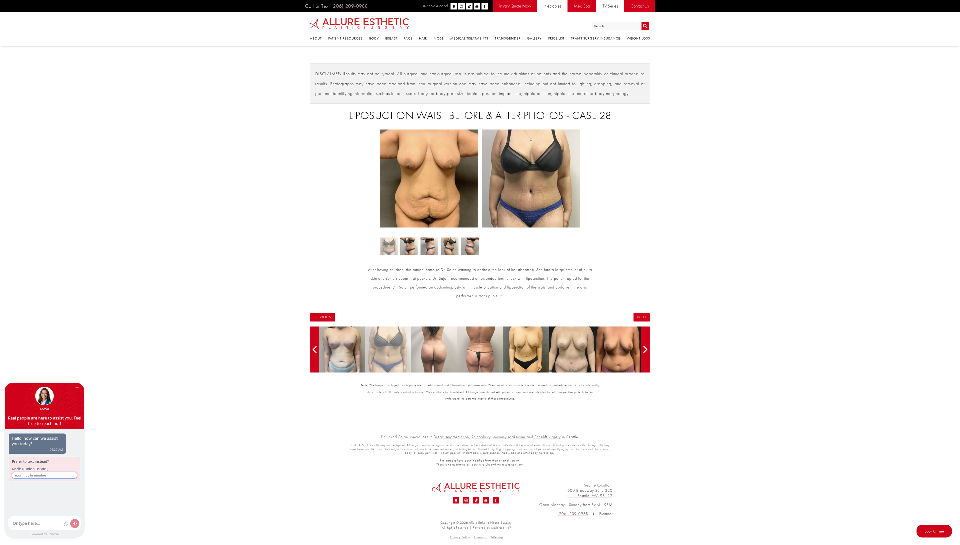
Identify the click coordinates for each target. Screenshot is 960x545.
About (316, 38)
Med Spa (582, 6)
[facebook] (485, 6)
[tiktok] (469, 6)
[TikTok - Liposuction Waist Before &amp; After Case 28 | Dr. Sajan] (476, 500)
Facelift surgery (547, 437)
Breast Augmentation (451, 437)
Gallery (534, 38)
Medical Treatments (469, 38)
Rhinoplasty (481, 437)
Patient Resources (345, 38)
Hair (423, 38)
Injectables (552, 6)
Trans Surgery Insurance (595, 38)
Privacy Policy (460, 537)
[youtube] (477, 6)
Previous (322, 317)
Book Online (934, 531)
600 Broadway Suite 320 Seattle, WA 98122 (590, 493)
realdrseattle (501, 528)
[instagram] (461, 6)
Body (374, 38)
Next (641, 317)
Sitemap (497, 537)
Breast (391, 38)
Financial (480, 537)
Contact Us (639, 6)
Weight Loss (638, 38)
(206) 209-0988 (349, 6)
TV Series (610, 6)
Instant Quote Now (515, 6)
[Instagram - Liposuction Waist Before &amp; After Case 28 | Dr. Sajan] (466, 500)
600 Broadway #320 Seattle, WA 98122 (367, 493)
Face (408, 38)
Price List (556, 38)
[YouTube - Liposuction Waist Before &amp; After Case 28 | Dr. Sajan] (486, 500)
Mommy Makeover (509, 437)
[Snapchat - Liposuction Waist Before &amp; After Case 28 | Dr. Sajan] (456, 500)
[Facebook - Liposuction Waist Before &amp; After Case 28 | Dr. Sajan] (496, 500)
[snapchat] (453, 6)
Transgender (507, 38)
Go (645, 26)
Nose (439, 38)
